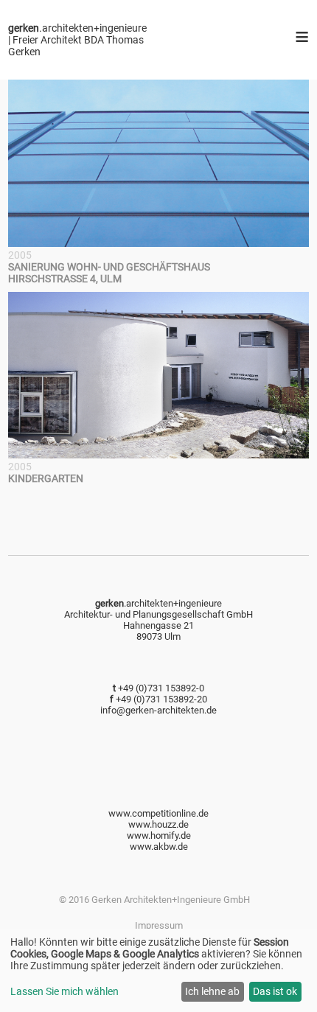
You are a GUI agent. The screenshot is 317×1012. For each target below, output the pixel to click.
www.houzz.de (158, 824)
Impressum (159, 925)
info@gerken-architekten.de (158, 710)
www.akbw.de (159, 846)
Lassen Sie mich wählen (64, 991)
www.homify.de (159, 835)
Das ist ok (275, 991)
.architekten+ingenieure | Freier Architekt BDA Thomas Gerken (77, 39)
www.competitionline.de (158, 813)
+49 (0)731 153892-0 (161, 688)
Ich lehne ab (212, 991)
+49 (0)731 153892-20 (161, 699)
